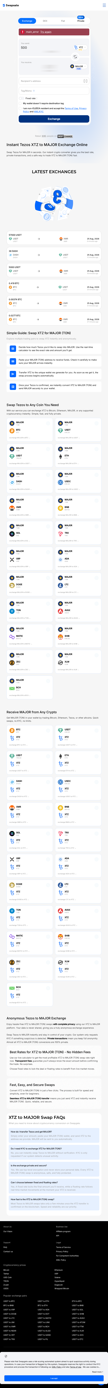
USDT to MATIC (44, 1318)
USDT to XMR (9, 1326)
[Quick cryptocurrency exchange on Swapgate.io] (10, 5)
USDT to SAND (44, 1335)
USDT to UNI (8, 1322)
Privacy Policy (62, 1251)
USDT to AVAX (78, 1318)
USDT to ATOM (78, 1322)
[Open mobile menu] (104, 5)
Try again (45, 31)
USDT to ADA (43, 1309)
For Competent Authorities (67, 1256)
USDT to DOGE (9, 1314)
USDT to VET (9, 1335)
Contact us (8, 1251)
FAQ (5, 1247)
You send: (25, 43)
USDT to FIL (43, 1339)
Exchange (27, 21)
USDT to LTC (9, 1318)
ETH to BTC (77, 1301)
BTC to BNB (8, 1305)
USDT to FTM (78, 1326)
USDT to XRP (9, 1309)
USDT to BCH (43, 1326)
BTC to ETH (43, 1305)
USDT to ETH (43, 1301)
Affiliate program (63, 1231)
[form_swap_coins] (75, 56)
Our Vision (7, 1231)
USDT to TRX (9, 1339)
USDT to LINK (44, 1322)
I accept (54, 1378)
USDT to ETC (77, 1339)
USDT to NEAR (9, 1331)
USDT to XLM (78, 1331)
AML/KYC (39, 111)
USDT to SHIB (78, 1314)
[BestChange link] (65, 137)
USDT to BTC (9, 1301)
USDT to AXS (78, 1335)
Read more (97, 1372)
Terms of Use (71, 108)
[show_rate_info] (36, 98)
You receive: (26, 62)
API (57, 1235)
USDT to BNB (78, 1305)
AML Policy (61, 1260)
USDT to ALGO (44, 1331)
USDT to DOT (43, 1314)
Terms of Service (63, 1247)
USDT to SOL (77, 1309)
